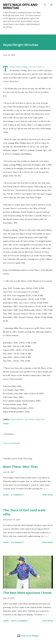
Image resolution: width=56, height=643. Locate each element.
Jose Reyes (30, 419)
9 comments (17, 494)
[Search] (45, 4)
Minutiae (40, 419)
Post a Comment (11, 443)
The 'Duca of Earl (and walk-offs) (24, 512)
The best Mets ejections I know (27, 592)
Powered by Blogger (29, 635)
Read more (47, 494)
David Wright (17, 419)
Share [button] (6, 423)
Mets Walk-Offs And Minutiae (20, 6)
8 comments (17, 542)
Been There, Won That (20, 466)
